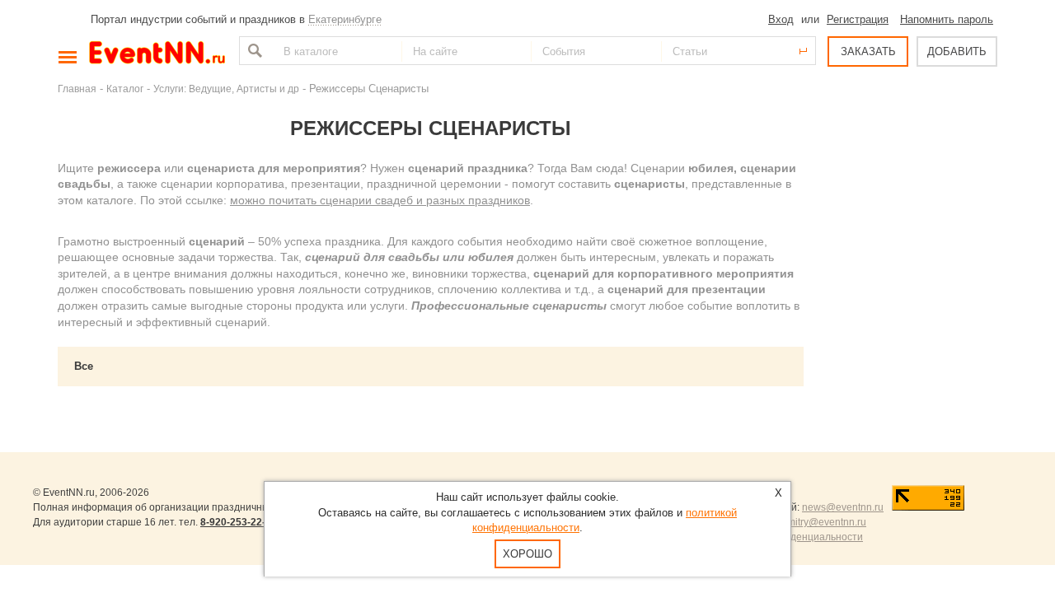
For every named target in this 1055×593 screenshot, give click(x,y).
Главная (77, 88)
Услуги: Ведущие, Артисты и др (226, 88)
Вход (781, 19)
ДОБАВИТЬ (957, 51)
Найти (253, 50)
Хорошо (527, 554)
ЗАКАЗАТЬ (868, 51)
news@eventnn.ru (843, 507)
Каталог (124, 88)
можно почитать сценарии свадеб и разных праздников (380, 200)
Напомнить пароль (946, 19)
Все (83, 366)
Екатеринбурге (345, 19)
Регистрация (858, 19)
